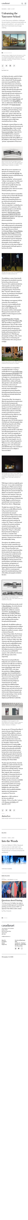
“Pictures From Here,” (7, 128)
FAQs (16, 941)
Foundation (4, 941)
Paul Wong (9, 667)
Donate (3, 943)
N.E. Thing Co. (7, 500)
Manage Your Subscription (20, 944)
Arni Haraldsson (13, 612)
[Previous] (3, 40)
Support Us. (4, 944)
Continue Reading (7, 868)
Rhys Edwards (7, 911)
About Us (4, 940)
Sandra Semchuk (16, 104)
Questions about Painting (12, 900)
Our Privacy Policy (19, 945)
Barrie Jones (17, 504)
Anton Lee (5, 70)
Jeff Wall (17, 173)
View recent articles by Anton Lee (12, 818)
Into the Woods (10, 841)
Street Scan (14, 418)
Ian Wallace (10, 231)
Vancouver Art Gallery (7, 132)
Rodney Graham (6, 115)
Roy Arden (4, 233)
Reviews (4, 8)
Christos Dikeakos (18, 231)
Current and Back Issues (20, 940)
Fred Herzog (9, 306)
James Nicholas (16, 99)
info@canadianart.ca (6, 936)
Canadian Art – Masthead (20, 943)
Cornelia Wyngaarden (7, 319)
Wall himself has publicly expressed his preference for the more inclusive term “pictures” (11, 214)
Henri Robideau (7, 606)
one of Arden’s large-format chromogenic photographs (12, 372)
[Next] (24, 40)
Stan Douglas (11, 233)
